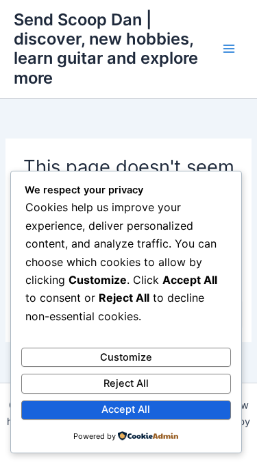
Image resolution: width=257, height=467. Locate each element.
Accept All (125, 409)
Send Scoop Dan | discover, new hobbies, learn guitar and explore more (106, 49)
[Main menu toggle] (229, 49)
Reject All (126, 383)
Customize (126, 357)
